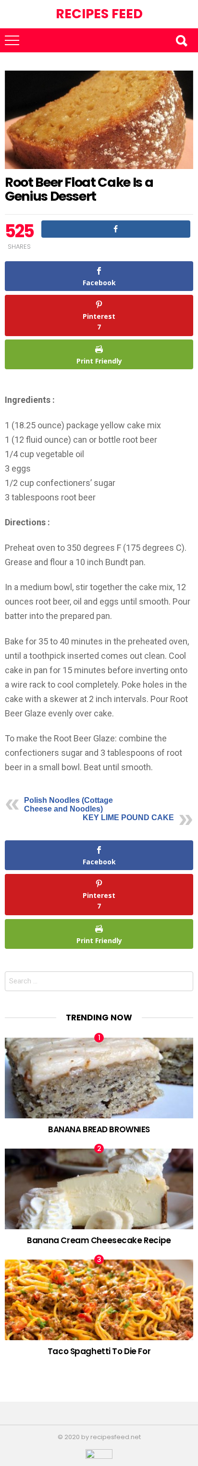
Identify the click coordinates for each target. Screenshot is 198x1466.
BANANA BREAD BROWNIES (99, 1129)
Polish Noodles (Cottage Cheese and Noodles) (68, 804)
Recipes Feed (99, 14)
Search (181, 40)
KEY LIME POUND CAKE (128, 817)
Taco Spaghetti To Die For (99, 1351)
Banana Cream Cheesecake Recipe (99, 1240)
